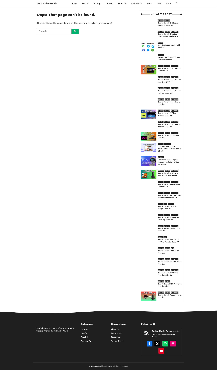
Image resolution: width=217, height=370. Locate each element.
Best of (85, 3)
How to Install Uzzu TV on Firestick (168, 252)
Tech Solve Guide (47, 3)
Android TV (136, 3)
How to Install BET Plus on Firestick (168, 136)
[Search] (75, 31)
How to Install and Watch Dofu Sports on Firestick (168, 174)
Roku (149, 3)
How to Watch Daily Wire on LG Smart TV (169, 185)
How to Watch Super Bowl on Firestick (169, 103)
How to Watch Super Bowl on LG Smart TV (169, 70)
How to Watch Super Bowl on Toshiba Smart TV (169, 92)
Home (74, 3)
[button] (176, 3)
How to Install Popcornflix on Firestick (169, 296)
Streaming (174, 31)
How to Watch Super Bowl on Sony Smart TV (169, 81)
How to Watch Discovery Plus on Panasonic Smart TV (169, 196)
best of (160, 42)
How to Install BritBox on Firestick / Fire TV (168, 274)
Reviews (160, 157)
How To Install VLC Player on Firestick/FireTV (169, 285)
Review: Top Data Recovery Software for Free (169, 58)
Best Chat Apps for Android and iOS (169, 46)
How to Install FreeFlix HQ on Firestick (170, 263)
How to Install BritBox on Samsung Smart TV (168, 24)
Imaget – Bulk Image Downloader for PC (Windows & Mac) (169, 149)
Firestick (122, 3)
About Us (115, 329)
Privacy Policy (117, 341)
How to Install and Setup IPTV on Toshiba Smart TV (168, 241)
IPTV (159, 3)
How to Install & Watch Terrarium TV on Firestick (168, 35)
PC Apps (97, 3)
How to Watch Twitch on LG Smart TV (169, 230)
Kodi (168, 3)
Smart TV (167, 20)
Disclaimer (116, 337)
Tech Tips (161, 55)
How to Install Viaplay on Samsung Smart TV (168, 219)
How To (84, 333)
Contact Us (116, 333)
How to (109, 3)
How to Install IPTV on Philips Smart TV (167, 207)
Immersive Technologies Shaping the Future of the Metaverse (168, 162)
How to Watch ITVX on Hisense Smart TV (167, 114)
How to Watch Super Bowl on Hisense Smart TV (169, 125)
